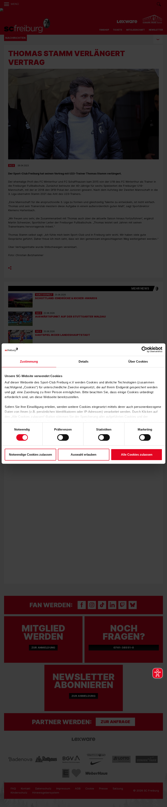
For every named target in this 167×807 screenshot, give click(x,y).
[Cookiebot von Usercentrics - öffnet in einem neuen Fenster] (144, 349)
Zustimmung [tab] (29, 361)
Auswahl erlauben (83, 454)
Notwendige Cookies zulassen (30, 454)
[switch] (63, 437)
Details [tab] (84, 361)
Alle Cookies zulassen (136, 454)
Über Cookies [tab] (138, 361)
